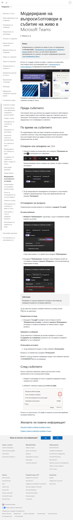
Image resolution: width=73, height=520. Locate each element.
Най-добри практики (8, 168)
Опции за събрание (9, 57)
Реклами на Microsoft (7, 493)
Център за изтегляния (31, 450)
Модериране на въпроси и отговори (9, 178)
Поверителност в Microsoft (55, 480)
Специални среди (9, 100)
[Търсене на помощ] (6, 2)
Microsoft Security (6, 480)
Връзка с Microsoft (6, 513)
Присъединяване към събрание (10, 19)
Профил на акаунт (30, 447)
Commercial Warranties (31, 463)
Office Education (53, 460)
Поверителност (17, 513)
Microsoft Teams (6, 499)
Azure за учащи (53, 469)
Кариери (51, 477)
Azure (3, 484)
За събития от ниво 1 (9, 144)
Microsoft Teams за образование (57, 453)
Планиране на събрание (8, 26)
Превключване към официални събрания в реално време (9, 111)
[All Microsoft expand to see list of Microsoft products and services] (2, 2)
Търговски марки (41, 513)
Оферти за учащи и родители (56, 466)
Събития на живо (9, 105)
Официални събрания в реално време (9, 93)
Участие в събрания (10, 39)
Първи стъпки (9, 118)
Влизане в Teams (9, 13)
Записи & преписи (9, 61)
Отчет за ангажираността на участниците (9, 194)
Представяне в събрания (8, 44)
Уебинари (6, 87)
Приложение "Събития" (7, 81)
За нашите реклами (52, 513)
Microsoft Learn (29, 480)
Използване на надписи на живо (9, 224)
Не (58, 438)
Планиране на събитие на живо (9, 124)
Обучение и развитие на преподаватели (59, 463)
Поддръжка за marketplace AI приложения (36, 484)
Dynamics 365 (5, 487)
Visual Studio (29, 499)
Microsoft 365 (5, 453)
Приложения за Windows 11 (9, 456)
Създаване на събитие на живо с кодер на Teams (9, 160)
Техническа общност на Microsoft (34, 487)
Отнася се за (26, 36)
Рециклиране (29, 460)
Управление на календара (8, 33)
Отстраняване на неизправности (9, 239)
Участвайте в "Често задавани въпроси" (8, 215)
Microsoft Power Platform (32, 493)
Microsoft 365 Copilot (7, 496)
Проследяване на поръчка (32, 456)
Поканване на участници (9, 131)
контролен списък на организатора (9, 137)
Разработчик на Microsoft (32, 477)
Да (46, 438)
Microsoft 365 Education (55, 456)
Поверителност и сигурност (9, 67)
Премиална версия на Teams (9, 74)
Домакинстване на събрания (9, 51)
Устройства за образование (56, 450)
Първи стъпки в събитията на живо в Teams (36, 431)
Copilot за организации (7, 447)
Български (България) (10, 504)
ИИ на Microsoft (6, 477)
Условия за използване (29, 513)
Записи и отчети (9, 200)
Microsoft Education (54, 447)
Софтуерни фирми (30, 496)
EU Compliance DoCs (7, 516)
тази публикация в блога (30, 56)
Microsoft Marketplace (31, 490)
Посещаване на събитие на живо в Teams (9, 206)
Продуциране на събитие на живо (9, 151)
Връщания (28, 453)
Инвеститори (52, 484)
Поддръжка (6, 7)
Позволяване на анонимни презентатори (9, 186)
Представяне (8, 173)
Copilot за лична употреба (8, 450)
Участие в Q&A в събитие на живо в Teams (36, 427)
